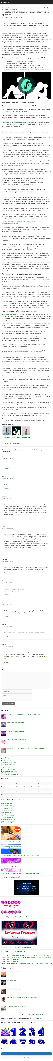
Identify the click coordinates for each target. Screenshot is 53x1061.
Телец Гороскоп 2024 (7, 805)
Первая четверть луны (9, 762)
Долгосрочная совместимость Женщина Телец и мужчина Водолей (30, 955)
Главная (4, 8)
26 (31, 792)
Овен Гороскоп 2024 (7, 803)
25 (24, 792)
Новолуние (5, 758)
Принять (26, 1054)
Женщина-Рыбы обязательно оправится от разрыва (18, 122)
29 (2, 795)
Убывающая (6, 767)
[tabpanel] (26, 887)
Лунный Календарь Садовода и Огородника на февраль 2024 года (20, 855)
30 (9, 795)
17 (16, 789)
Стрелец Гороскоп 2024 (8, 817)
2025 (37, 1015)
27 (39, 792)
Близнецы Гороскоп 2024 (8, 807)
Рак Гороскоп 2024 (6, 808)
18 (24, 789)
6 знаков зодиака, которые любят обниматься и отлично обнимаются (31, 957)
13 (39, 786)
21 (46, 789)
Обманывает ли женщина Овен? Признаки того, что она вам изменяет (31, 963)
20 (39, 789)
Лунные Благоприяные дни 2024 (10, 774)
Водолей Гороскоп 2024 (8, 821)
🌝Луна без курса (6, 773)
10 (17, 786)
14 (46, 786)
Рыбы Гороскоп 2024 (7, 822)
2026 (41, 1015)
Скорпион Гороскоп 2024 (8, 815)
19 (31, 789)
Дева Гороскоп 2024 (7, 812)
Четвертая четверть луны (9, 771)
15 (1, 789)
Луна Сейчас (5, 2)
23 (9, 792)
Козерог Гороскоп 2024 (8, 819)
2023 (29, 1015)
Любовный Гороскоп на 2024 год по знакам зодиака (16, 947)
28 (46, 792)
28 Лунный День (15, 959)
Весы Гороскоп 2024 (7, 814)
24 (17, 792)
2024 (33, 1015)
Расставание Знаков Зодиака (12, 443)
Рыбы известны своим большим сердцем (15, 314)
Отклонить (26, 1057)
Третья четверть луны (8, 769)
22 (2, 792)
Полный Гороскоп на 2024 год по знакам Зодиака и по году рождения (21, 873)
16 (9, 789)
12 (31, 786)
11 (24, 786)
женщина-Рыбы (28, 221)
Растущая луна (6, 760)
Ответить (6, 468)
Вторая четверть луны (8, 764)
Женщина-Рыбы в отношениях (11, 262)
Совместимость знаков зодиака (18, 8)
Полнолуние (5, 766)
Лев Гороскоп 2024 (6, 810)
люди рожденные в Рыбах (32, 337)
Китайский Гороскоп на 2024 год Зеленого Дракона (16, 917)
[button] (51, 1046)
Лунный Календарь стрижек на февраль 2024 (14, 841)
